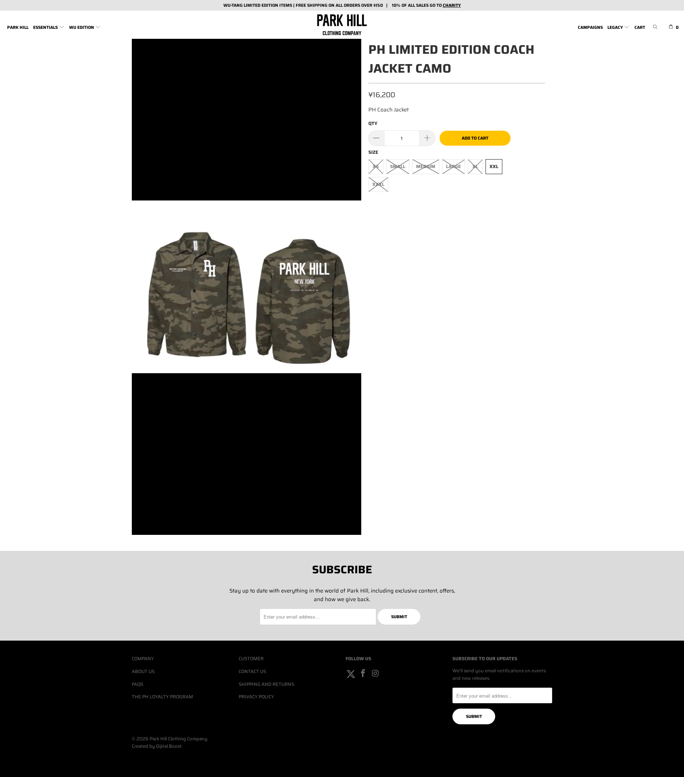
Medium (425, 166)
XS (376, 166)
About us (143, 671)
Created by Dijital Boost (157, 746)
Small (397, 166)
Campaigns (590, 27)
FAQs (137, 684)
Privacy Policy (256, 696)
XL (475, 166)
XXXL (378, 184)
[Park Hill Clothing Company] (342, 24)
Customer (251, 658)
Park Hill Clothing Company (178, 738)
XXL (493, 166)
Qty (372, 123)
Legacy (615, 27)
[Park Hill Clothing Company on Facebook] (363, 673)
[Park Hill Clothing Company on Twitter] (351, 673)
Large (453, 166)
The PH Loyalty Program (162, 696)
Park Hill (17, 27)
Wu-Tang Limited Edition (250, 5)
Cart (639, 27)
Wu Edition (82, 27)
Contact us (252, 671)
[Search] (655, 27)
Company (143, 658)
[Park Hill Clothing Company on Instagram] (375, 673)
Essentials (46, 27)
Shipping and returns (266, 684)
